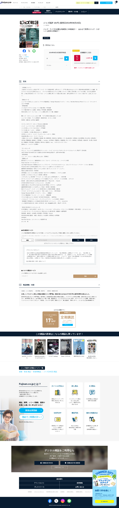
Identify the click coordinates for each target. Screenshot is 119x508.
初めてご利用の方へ (31, 417)
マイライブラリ (24, 2)
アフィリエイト (39, 483)
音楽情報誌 (37, 372)
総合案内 (59, 479)
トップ (20, 7)
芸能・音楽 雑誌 (26, 7)
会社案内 (62, 491)
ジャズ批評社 (26, 56)
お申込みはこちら (67, 324)
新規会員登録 (31, 410)
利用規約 (30, 491)
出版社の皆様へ (70, 491)
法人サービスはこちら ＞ (26, 421)
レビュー (84, 11)
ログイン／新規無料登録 (106, 2)
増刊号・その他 (73, 11)
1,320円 (61, 58)
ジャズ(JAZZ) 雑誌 (36, 7)
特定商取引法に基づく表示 (52, 491)
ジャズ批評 (43, 7)
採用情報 (80, 483)
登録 (85, 276)
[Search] (96, 3)
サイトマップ (88, 491)
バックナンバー (50, 7)
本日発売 (33, 2)
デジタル (49, 65)
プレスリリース (39, 487)
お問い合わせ (79, 487)
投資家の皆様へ (79, 491)
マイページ (15, 2)
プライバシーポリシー (39, 491)
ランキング (40, 2)
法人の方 (48, 2)
